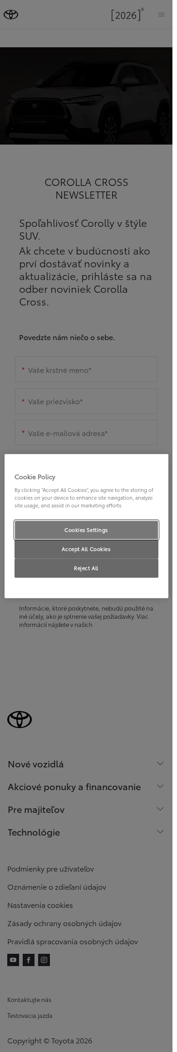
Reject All (86, 567)
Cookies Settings (86, 529)
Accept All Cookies (86, 548)
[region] (86, 526)
